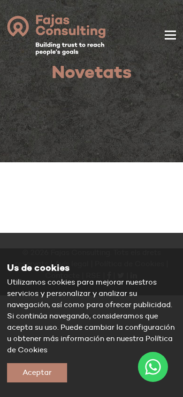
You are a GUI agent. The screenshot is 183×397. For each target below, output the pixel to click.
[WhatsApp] (153, 367)
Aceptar (37, 372)
